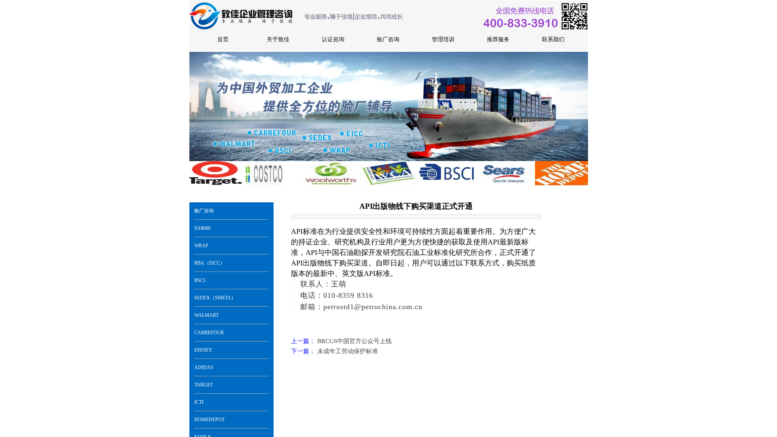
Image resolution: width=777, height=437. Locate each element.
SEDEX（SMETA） (215, 298)
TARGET (203, 385)
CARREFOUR (209, 332)
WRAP (201, 245)
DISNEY (203, 350)
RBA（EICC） (209, 263)
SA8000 (202, 228)
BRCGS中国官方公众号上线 (341, 341)
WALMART (206, 315)
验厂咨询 (204, 211)
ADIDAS (203, 367)
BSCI (199, 280)
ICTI (199, 402)
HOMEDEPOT (209, 419)
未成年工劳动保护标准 (334, 351)
